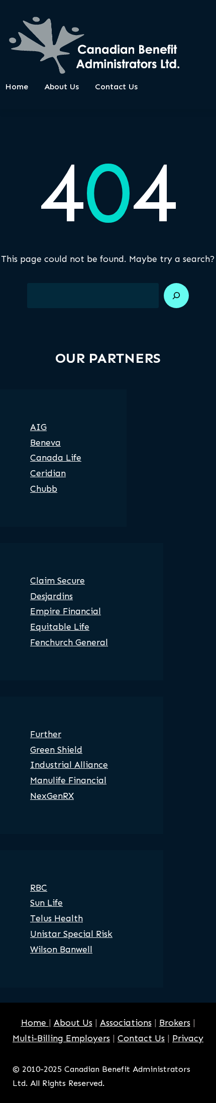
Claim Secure (57, 580)
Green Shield (56, 749)
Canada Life (55, 457)
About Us (73, 1022)
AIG (38, 427)
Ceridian (48, 473)
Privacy (187, 1038)
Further (45, 734)
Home (35, 1022)
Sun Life (46, 902)
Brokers (174, 1022)
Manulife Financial (68, 780)
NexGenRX (52, 795)
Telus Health (56, 918)
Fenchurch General (69, 642)
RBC (38, 887)
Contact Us (141, 1038)
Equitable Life (59, 626)
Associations (126, 1022)
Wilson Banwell (61, 949)
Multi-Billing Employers (61, 1038)
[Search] (176, 295)
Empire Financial (65, 611)
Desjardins (51, 596)
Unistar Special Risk (71, 933)
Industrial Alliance (69, 764)
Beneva (45, 442)
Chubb (43, 488)
